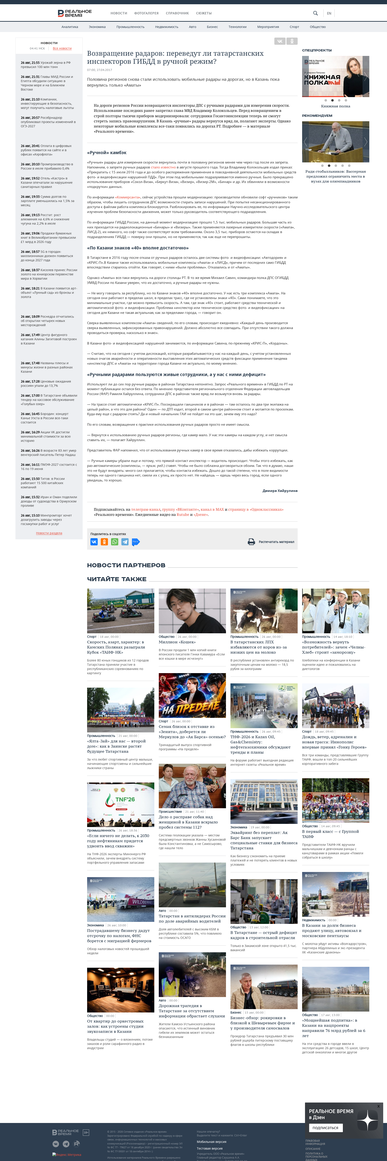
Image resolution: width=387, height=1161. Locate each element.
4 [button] (346, 100)
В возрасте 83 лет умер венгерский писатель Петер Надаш (48, 452)
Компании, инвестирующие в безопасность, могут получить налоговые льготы (47, 103)
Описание (312, 1148)
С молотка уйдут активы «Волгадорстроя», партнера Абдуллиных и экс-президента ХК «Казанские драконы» (334, 938)
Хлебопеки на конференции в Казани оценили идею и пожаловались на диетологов (334, 655)
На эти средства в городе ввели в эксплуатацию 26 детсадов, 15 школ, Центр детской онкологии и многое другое (335, 1036)
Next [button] (366, 76)
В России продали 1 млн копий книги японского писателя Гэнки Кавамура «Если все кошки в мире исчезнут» (192, 650)
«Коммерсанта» (127, 197)
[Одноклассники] (292, 41)
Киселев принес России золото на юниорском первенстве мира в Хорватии (49, 274)
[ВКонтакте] (280, 41)
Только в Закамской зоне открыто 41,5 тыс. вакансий (263, 941)
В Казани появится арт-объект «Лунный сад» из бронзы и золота (49, 292)
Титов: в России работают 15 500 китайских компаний (43, 482)
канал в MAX (212, 509)
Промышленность (130, 27)
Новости (119, 13)
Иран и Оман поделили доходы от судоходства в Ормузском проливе (49, 501)
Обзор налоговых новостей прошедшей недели (119, 941)
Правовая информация (315, 1142)
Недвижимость (166, 27)
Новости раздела (49, 533)
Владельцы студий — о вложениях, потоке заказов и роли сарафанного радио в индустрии (120, 1034)
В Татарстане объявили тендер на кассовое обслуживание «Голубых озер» (49, 399)
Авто (192, 27)
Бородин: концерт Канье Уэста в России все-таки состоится (45, 418)
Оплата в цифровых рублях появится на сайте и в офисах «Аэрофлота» (46, 150)
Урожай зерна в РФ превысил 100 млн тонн (46, 64)
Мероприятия (268, 27)
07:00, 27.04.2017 (99, 70)
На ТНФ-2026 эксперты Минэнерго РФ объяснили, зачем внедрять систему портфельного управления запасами (118, 849)
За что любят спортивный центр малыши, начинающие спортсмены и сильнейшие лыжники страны (120, 754)
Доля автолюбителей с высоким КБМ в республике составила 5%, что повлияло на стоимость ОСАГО (192, 926)
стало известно (163, 167)
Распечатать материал (276, 542)
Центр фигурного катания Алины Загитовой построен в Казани (49, 339)
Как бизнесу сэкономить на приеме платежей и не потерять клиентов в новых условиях (264, 848)
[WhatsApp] (114, 541)
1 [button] (325, 100)
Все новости (62, 48)
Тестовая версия (210, 1148)
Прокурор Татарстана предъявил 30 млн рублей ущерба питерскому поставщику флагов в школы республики (262, 1031)
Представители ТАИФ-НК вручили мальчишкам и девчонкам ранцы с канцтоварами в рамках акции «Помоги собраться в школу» (332, 844)
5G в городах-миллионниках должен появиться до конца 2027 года (47, 255)
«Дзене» (201, 514)
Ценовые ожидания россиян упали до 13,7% (46, 383)
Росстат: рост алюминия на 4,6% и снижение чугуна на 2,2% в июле (45, 219)
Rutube (183, 514)
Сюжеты (204, 13)
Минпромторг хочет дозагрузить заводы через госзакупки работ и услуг (46, 519)
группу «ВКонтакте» (180, 509)
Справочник (177, 13)
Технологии (238, 27)
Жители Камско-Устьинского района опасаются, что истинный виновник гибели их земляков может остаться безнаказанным (192, 1021)
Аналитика (70, 27)
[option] (335, 76)
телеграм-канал (145, 509)
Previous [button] (305, 76)
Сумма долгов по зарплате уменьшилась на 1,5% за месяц (47, 200)
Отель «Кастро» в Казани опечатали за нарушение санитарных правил (47, 182)
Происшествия (171, 811)
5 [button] (349, 166)
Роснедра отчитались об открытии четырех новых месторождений (47, 320)
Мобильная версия (211, 1142)
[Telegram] (125, 541)
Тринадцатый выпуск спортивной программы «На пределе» (192, 737)
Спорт (294, 27)
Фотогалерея (146, 13)
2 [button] (332, 100)
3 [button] (339, 100)
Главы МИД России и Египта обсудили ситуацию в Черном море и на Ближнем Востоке (47, 82)
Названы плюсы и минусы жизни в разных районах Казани (47, 367)
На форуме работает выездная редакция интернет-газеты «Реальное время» (262, 750)
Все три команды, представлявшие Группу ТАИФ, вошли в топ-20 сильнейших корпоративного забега (335, 750)
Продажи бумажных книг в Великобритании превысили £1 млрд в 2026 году (48, 237)
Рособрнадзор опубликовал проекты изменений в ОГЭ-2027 (48, 121)
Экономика (97, 27)
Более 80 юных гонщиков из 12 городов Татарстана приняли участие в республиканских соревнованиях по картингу (118, 657)
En (329, 13)
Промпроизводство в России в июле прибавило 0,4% (47, 166)
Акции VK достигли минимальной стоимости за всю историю (46, 436)
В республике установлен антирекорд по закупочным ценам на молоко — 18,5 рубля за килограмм (262, 655)
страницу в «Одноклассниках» (256, 509)
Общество (318, 27)
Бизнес (212, 27)
